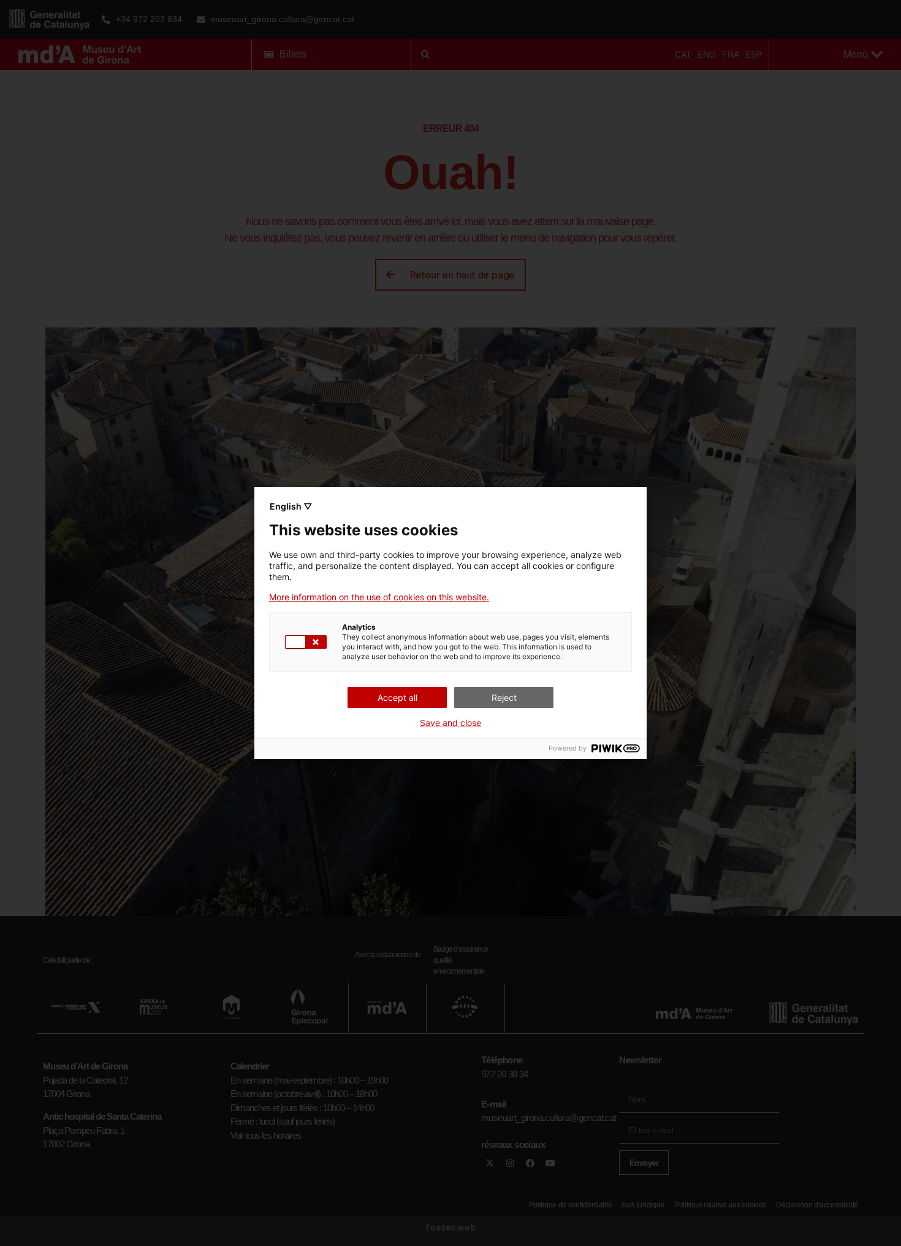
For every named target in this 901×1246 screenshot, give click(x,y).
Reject (504, 697)
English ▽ (291, 506)
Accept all (397, 697)
